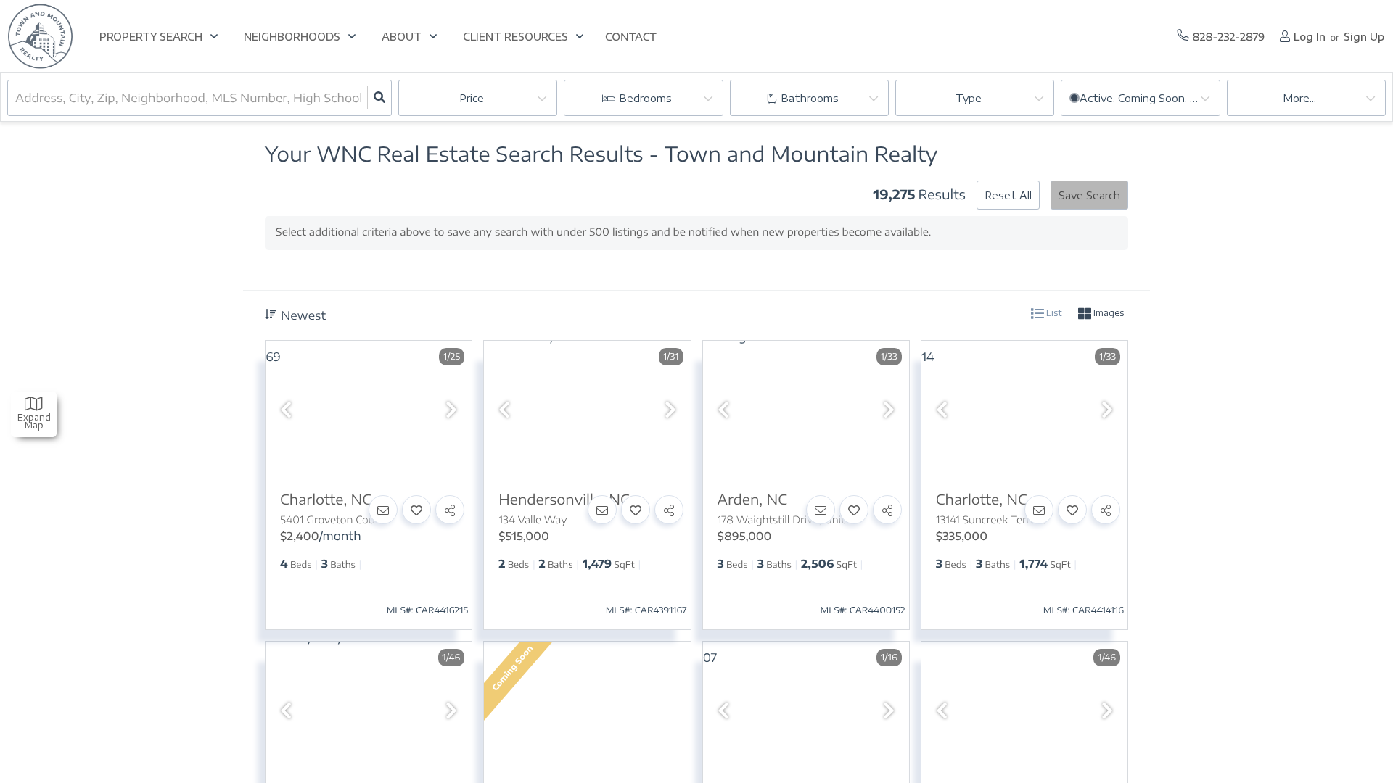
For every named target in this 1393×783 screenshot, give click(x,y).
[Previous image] (286, 410)
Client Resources (515, 36)
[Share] (449, 509)
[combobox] (16, 98)
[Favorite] (416, 509)
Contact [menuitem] (631, 37)
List (1053, 312)
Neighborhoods (292, 36)
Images (1107, 312)
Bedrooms (645, 98)
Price (471, 98)
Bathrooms (810, 98)
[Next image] (451, 410)
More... (1299, 98)
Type (969, 98)
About (402, 36)
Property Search (150, 36)
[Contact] (383, 509)
